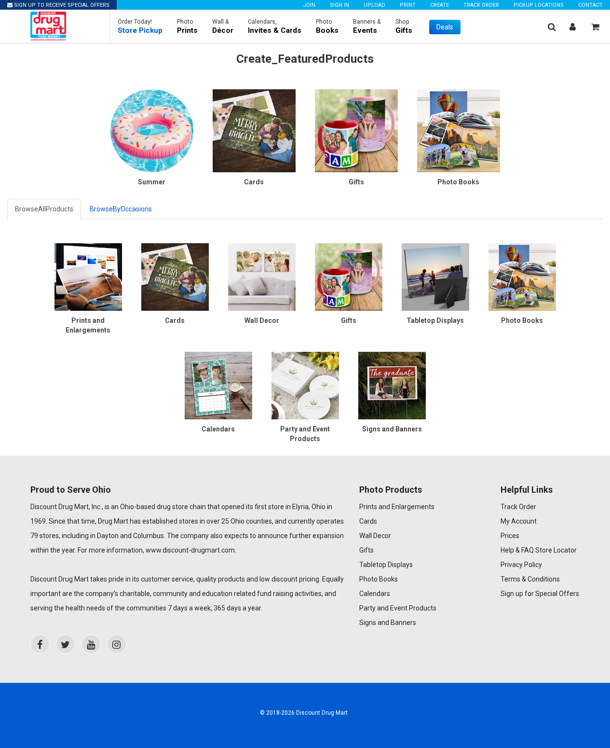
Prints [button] (187, 26)
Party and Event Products (397, 608)
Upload (374, 5)
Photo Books (378, 579)
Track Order (481, 5)
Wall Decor (375, 536)
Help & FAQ (517, 550)
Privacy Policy (521, 564)
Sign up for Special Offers (540, 593)
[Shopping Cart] (595, 27)
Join (309, 5)
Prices (510, 536)
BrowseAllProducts (44, 209)
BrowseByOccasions (121, 209)
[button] (140, 26)
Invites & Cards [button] (274, 26)
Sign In (339, 5)
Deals (444, 27)
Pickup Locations (539, 5)
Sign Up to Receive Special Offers (61, 5)
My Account (519, 521)
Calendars (374, 593)
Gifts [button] (403, 26)
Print (408, 5)
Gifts (366, 550)
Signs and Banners (387, 622)
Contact (590, 5)
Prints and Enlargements (396, 507)
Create (439, 5)
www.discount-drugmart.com (190, 550)
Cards (368, 521)
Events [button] (367, 26)
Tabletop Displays (386, 564)
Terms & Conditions (530, 579)
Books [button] (327, 26)
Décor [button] (222, 26)
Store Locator (556, 550)
